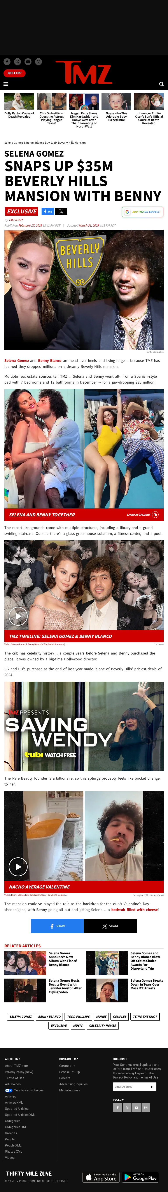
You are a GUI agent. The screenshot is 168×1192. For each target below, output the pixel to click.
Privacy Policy (123, 1077)
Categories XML (16, 1127)
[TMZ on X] (17, 61)
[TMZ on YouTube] (136, 1107)
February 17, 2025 (30, 225)
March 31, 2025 (89, 225)
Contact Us (67, 1066)
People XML (13, 1145)
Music (77, 1025)
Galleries (11, 1133)
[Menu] (6, 84)
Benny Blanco (49, 1016)
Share (60, 926)
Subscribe (152, 1086)
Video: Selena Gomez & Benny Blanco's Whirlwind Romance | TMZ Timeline (36, 644)
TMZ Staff (16, 220)
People (10, 1139)
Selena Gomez (20, 1016)
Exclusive (58, 1025)
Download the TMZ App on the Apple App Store (101, 1177)
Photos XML (13, 1151)
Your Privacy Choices (29, 1090)
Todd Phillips (78, 1016)
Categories (13, 1121)
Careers (64, 1078)
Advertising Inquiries (73, 1084)
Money (101, 1016)
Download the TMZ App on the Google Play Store (140, 1177)
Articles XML (14, 1102)
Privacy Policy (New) (19, 1072)
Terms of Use (14, 1078)
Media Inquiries (69, 1090)
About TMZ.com (16, 1066)
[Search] (162, 84)
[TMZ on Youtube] (28, 61)
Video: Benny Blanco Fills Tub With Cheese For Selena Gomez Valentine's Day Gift (36, 894)
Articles (10, 1096)
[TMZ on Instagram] (38, 61)
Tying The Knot (145, 1016)
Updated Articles (17, 1108)
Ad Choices (13, 1084)
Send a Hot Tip (69, 1072)
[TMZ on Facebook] (7, 61)
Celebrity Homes (102, 1025)
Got (14, 73)
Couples (119, 1016)
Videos (10, 1157)
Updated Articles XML (20, 1115)
